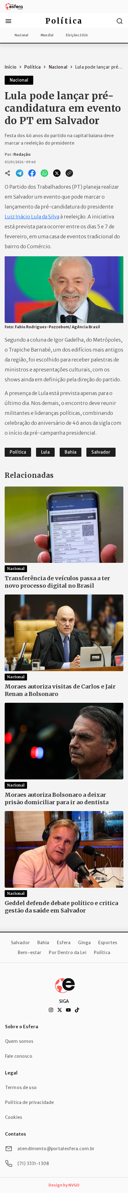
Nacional (21, 35)
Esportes (107, 942)
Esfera (64, 942)
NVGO (74, 1185)
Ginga (84, 942)
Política (102, 952)
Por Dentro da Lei (67, 952)
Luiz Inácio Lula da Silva (32, 216)
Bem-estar (29, 952)
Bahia (43, 942)
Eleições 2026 (77, 35)
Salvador (20, 942)
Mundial (47, 35)
